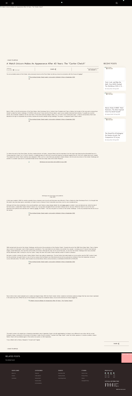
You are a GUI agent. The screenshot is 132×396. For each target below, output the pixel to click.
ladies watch (65, 205)
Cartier (80, 74)
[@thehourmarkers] (111, 374)
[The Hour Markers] (106, 375)
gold (59, 333)
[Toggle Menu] (7, 3)
